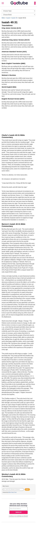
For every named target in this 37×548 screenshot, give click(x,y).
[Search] (35, 3)
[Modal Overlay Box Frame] (18, 510)
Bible (3, 18)
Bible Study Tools (13, 492)
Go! (27, 489)
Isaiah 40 (14, 18)
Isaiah (8, 18)
